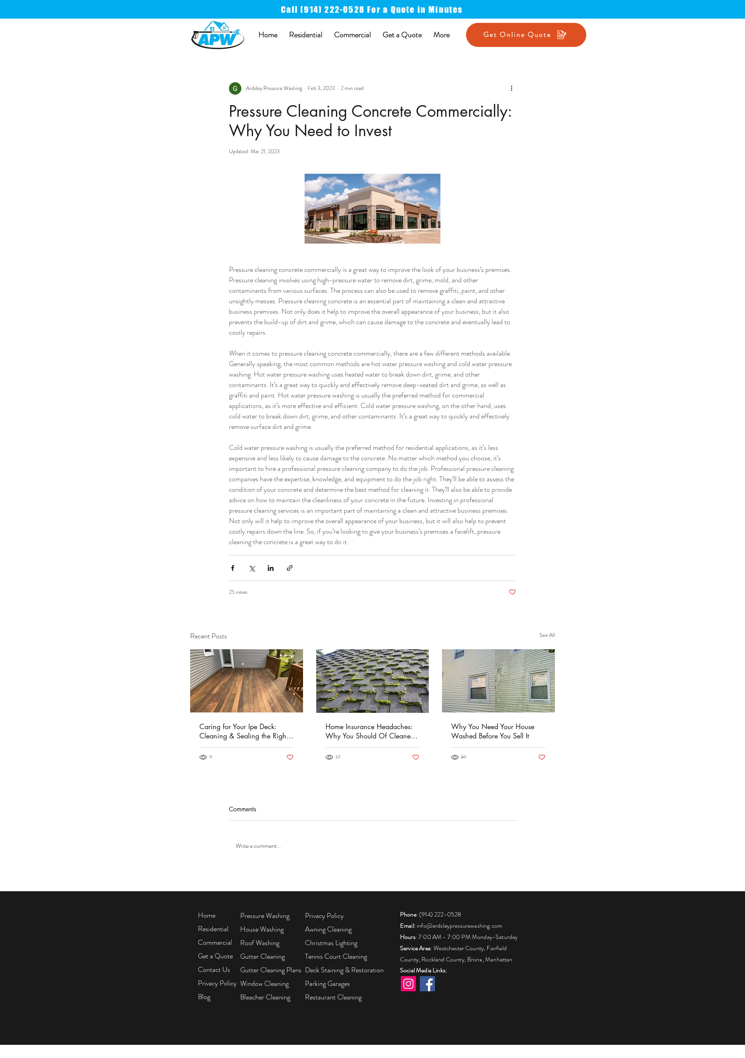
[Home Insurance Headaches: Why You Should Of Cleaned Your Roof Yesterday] (372, 681)
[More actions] (511, 88)
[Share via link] (289, 568)
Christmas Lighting (331, 943)
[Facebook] (427, 983)
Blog (204, 997)
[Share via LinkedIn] (270, 568)
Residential (213, 929)
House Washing (262, 929)
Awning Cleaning (328, 929)
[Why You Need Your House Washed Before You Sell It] (498, 680)
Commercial (215, 942)
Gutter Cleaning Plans (270, 970)
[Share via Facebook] (232, 568)
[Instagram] (408, 983)
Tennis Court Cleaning (336, 956)
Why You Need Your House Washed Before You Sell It (492, 731)
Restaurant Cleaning (333, 997)
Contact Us (214, 970)
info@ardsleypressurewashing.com (459, 925)
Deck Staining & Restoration (344, 970)
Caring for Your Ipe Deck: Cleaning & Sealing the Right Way (243, 731)
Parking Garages (327, 983)
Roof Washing (259, 943)
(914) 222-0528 (440, 914)
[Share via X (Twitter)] (251, 568)
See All (547, 635)
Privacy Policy (217, 983)
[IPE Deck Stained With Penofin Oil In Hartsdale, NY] (246, 680)
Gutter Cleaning (262, 956)
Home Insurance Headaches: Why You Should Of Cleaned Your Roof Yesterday (370, 731)
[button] (305, 35)
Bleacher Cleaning (265, 997)
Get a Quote (215, 956)
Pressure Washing (264, 916)
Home (206, 915)
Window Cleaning (264, 983)
